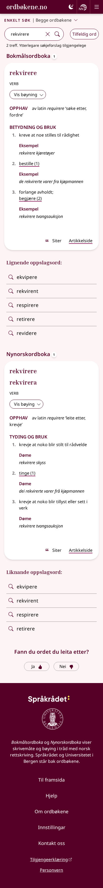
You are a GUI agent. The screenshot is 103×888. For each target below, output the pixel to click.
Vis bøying (24, 404)
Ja (33, 666)
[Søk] (57, 34)
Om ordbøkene (51, 811)
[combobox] (23, 34)
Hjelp (51, 795)
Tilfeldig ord (84, 34)
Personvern (51, 870)
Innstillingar (51, 827)
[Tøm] (47, 34)
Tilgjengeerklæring (49, 859)
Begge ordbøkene (54, 20)
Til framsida (51, 780)
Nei (62, 666)
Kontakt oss (51, 843)
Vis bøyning (25, 94)
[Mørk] (71, 6)
